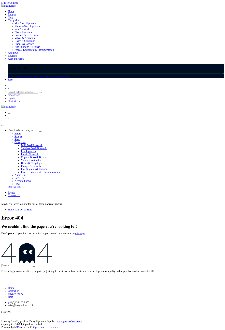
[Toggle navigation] (9, 113)
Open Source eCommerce (46, 327)
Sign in (11, 98)
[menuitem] (11, 11)
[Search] (40, 92)
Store (29, 209)
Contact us (20, 209)
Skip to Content (9, 2)
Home (11, 209)
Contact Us (14, 101)
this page (79, 233)
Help (10, 296)
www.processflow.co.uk (69, 321)
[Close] (2, 125)
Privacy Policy (15, 293)
